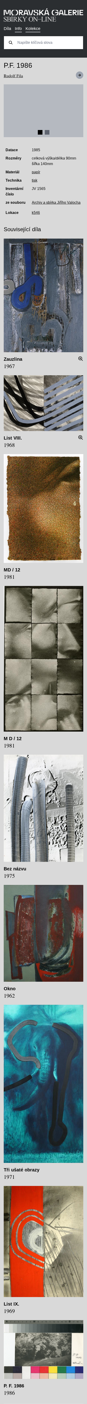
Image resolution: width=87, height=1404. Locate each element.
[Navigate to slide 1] (40, 132)
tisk (34, 180)
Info (18, 28)
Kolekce (33, 28)
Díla (7, 28)
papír (36, 172)
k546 (36, 213)
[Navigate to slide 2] (47, 132)
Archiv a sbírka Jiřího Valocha (56, 202)
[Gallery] (43, 110)
